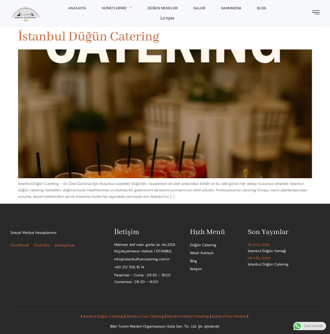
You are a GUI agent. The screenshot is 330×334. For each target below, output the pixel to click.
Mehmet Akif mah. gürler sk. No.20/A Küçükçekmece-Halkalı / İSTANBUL (145, 247)
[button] (316, 12)
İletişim (167, 18)
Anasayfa (77, 8)
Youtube (41, 245)
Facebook (19, 245)
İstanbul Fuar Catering (145, 316)
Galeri (199, 8)
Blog (261, 8)
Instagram (64, 245)
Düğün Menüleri (163, 8)
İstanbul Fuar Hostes (229, 316)
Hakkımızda (231, 8)
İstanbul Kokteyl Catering (188, 316)
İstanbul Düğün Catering (88, 37)
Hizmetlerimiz (114, 8)
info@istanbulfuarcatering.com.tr (142, 259)
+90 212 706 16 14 (129, 267)
